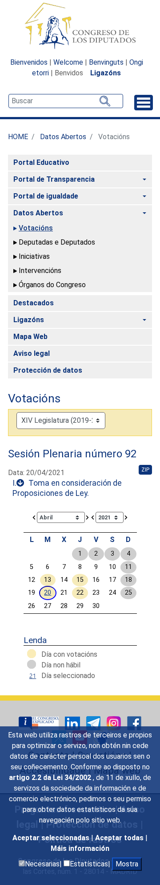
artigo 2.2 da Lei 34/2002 (51, 777)
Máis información (80, 848)
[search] (65, 101)
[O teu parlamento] (39, 722)
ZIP (145, 470)
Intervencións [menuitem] (40, 270)
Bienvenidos (29, 62)
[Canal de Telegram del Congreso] (94, 722)
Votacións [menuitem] (36, 228)
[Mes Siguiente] (87, 517)
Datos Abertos (63, 137)
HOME (18, 137)
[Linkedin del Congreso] (73, 722)
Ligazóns (105, 73)
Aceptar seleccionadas (51, 838)
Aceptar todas (120, 838)
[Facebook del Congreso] (134, 722)
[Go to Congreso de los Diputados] (80, 26)
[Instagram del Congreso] (114, 722)
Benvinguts (106, 62)
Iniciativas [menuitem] (34, 256)
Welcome (68, 62)
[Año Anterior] (93, 517)
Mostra (127, 864)
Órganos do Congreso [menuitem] (52, 285)
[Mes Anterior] (34, 517)
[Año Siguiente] (126, 517)
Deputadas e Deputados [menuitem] (57, 242)
